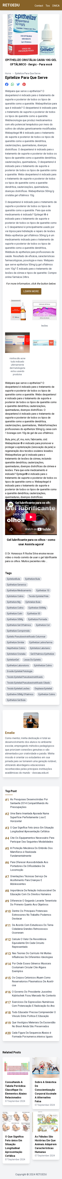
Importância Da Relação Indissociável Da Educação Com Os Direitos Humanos (33, 892)
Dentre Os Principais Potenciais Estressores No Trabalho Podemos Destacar (31, 914)
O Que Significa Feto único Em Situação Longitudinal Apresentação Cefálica (32, 829)
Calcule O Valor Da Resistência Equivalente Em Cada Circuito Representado (29, 943)
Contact (39, 5)
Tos (48, 5)
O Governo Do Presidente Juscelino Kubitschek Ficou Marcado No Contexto (34, 993)
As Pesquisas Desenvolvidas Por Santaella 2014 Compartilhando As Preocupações (29, 803)
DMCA (55, 5)
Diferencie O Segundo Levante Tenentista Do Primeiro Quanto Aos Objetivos (33, 902)
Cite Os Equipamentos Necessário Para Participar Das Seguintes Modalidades (32, 839)
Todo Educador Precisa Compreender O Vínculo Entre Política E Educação (34, 1014)
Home (8, 73)
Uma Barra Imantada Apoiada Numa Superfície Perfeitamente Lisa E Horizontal (29, 817)
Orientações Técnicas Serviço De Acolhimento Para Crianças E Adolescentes (28, 880)
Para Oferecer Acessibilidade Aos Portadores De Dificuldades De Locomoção (29, 866)
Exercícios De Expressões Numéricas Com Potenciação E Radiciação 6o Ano (33, 1003)
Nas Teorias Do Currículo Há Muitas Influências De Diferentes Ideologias (32, 955)
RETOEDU (11, 5)
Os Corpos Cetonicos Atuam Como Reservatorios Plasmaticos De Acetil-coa (33, 981)
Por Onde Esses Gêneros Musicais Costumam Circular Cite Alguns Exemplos (31, 967)
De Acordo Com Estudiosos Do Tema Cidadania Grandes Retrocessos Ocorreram (32, 929)
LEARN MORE (31, 291)
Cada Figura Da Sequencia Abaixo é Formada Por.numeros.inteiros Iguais (32, 1034)
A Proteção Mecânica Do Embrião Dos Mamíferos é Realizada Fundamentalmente (31, 852)
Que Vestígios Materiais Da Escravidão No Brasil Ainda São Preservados (33, 1024)
